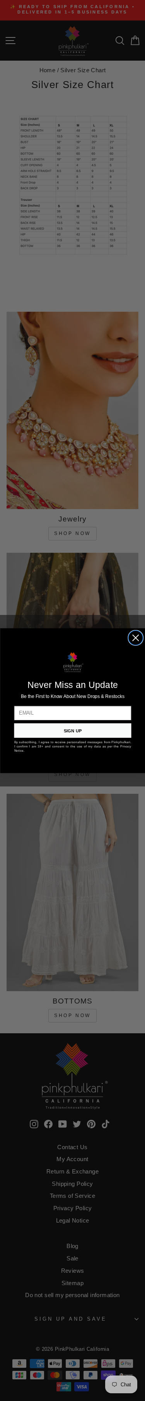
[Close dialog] (135, 637)
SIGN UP (72, 730)
